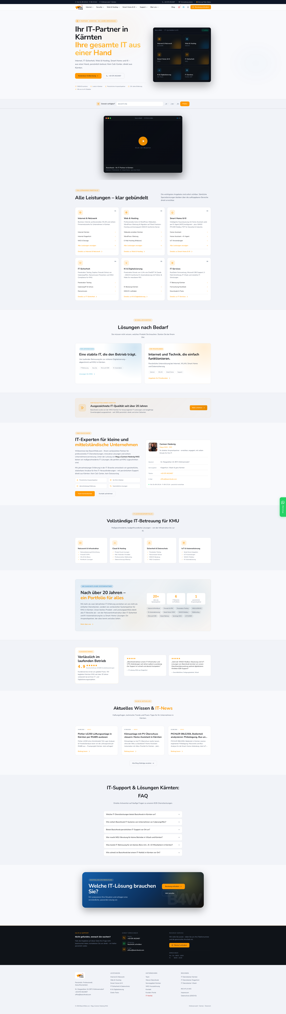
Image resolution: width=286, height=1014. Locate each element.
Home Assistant (175, 232)
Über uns (153, 7)
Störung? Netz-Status (204, 2)
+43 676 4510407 (169, 2)
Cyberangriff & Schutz (85, 287)
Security (99, 7)
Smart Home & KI (129, 7)
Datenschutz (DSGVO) (189, 996)
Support (143, 7)
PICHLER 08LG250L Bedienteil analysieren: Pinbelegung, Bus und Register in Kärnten (189, 737)
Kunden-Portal (151, 993)
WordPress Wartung (131, 236)
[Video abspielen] (143, 141)
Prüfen (184, 104)
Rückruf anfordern (180, 945)
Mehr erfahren (197, 408)
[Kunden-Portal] (184, 7)
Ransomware (82, 291)
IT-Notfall (149, 996)
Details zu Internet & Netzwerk (89, 251)
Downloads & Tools (177, 291)
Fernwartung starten (187, 2)
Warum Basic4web (152, 980)
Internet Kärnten (83, 232)
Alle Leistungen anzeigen (87, 245)
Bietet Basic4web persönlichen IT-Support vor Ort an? (128, 829)
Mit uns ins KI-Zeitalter (84, 89)
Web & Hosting (112, 7)
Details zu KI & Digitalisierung (134, 297)
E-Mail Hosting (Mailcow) (133, 241)
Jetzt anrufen (169, 893)
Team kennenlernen (85, 494)
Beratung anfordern (202, 7)
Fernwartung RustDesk (178, 287)
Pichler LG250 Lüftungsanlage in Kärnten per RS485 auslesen (95, 735)
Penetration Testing (84, 283)
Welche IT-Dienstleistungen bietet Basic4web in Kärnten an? (131, 814)
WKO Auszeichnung (153, 986)
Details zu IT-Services (178, 297)
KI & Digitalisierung (117, 989)
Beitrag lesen (82, 751)
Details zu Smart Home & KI (180, 251)
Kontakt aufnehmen (106, 494)
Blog (173, 7)
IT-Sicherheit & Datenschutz (120, 986)
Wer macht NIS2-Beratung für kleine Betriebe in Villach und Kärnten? (134, 837)
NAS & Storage (83, 241)
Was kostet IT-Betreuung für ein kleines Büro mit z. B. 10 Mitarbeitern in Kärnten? (139, 845)
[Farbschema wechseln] (188, 7)
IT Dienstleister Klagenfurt (190, 980)
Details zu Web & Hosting (133, 251)
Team (147, 977)
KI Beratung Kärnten (131, 287)
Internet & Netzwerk (117, 977)
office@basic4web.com (169, 479)
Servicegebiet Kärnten (153, 983)
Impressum (185, 993)
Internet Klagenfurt (84, 236)
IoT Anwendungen (176, 241)
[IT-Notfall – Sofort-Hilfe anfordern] (179, 7)
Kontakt (148, 989)
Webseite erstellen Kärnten (133, 232)
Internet (89, 7)
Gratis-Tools (114, 993)
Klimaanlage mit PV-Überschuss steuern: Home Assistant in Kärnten (143, 735)
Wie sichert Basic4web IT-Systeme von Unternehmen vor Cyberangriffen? (136, 822)
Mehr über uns (86, 624)
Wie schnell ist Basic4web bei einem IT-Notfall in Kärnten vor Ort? (133, 852)
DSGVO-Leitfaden (130, 291)
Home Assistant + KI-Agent (179, 236)
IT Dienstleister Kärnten (189, 977)
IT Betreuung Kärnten (177, 283)
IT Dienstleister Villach (189, 983)
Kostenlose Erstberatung (87, 76)
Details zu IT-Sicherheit (86, 297)
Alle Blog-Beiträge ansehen (141, 763)
